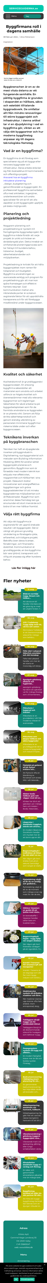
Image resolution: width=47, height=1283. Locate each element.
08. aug (30, 618)
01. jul (30, 1101)
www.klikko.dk (26, 1247)
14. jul (30, 875)
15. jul (30, 846)
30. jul (30, 789)
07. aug (30, 675)
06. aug (30, 732)
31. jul (30, 761)
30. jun (31, 1158)
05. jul (30, 958)
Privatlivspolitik (27, 1279)
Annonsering (24, 1261)
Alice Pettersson (27, 37)
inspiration (8, 42)
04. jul (31, 987)
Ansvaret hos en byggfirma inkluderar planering (18, 179)
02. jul (30, 1015)
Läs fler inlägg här (23, 567)
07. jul (30, 903)
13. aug (31, 589)
